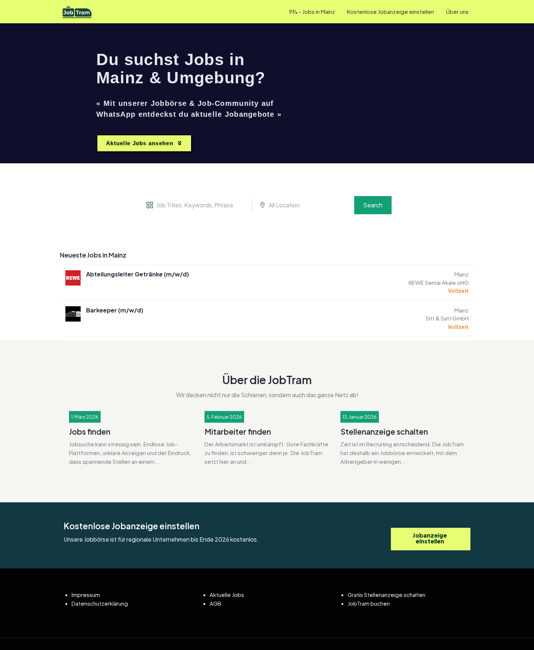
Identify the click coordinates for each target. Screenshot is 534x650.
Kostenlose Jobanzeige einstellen (390, 11)
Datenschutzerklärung (100, 603)
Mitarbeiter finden (238, 431)
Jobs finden (89, 431)
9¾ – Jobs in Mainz (312, 11)
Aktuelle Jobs (227, 594)
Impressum (86, 594)
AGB (215, 603)
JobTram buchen (369, 603)
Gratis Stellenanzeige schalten (386, 594)
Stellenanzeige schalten (384, 431)
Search (373, 205)
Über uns (457, 11)
